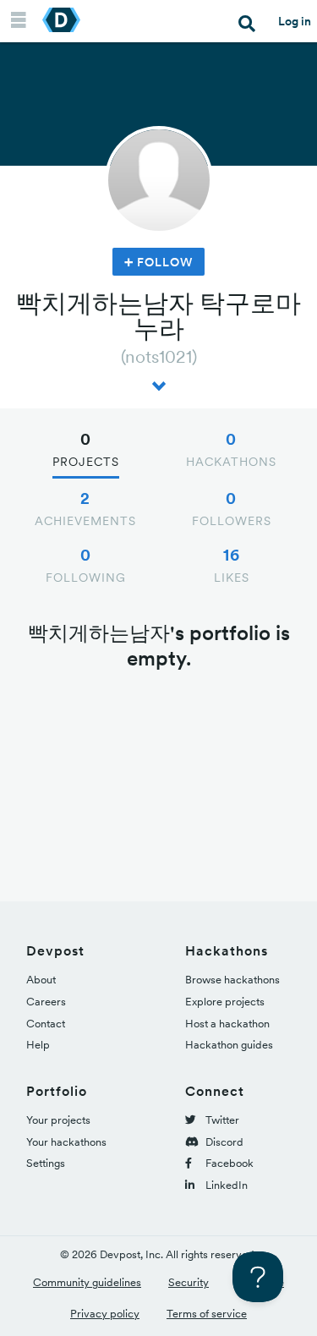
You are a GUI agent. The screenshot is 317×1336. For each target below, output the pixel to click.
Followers (231, 508)
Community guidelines (87, 1282)
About (41, 979)
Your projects (58, 1120)
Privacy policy (104, 1313)
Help (38, 1045)
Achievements (85, 508)
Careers (46, 1001)
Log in (294, 21)
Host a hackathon (227, 1023)
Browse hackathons (232, 979)
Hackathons (231, 449)
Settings (45, 1163)
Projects (85, 449)
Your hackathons (66, 1142)
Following (86, 565)
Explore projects (225, 1001)
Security (188, 1282)
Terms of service (207, 1313)
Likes (231, 565)
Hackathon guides (229, 1045)
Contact (45, 1023)
